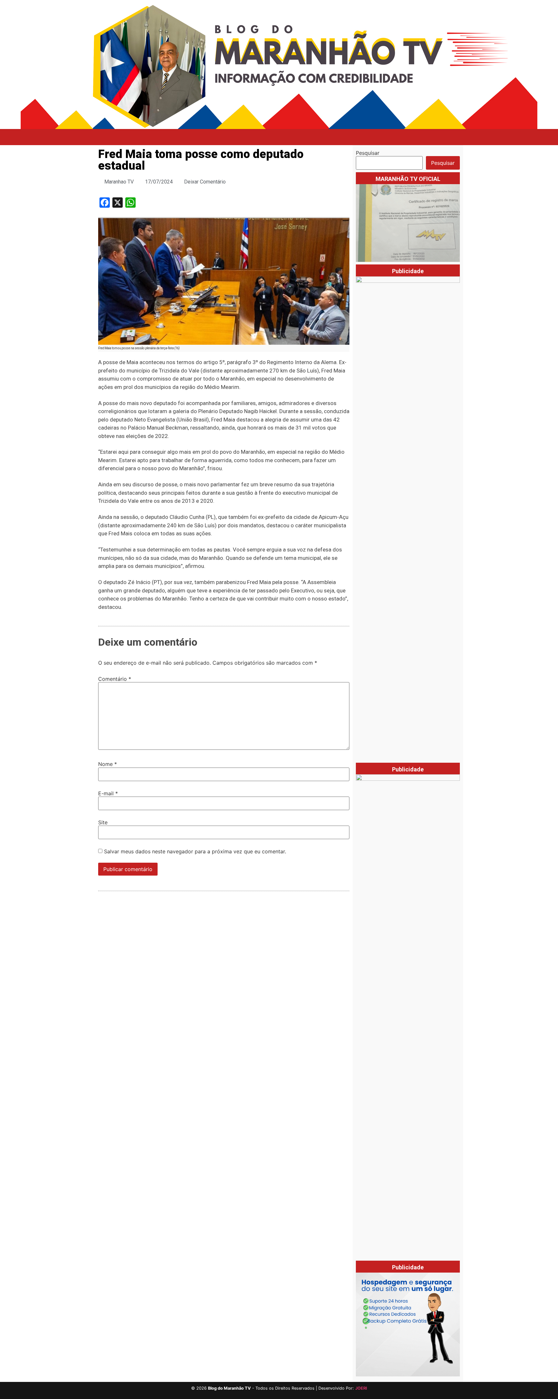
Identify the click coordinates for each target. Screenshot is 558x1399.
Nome (107, 764)
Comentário (114, 678)
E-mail (108, 793)
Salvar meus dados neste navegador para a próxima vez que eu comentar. (195, 851)
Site (103, 822)
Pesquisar (367, 152)
